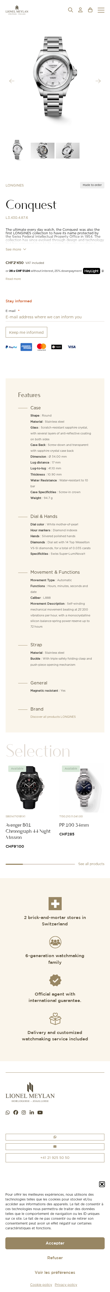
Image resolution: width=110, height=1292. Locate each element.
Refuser (55, 1258)
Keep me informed (26, 332)
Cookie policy (41, 1284)
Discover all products (53, 716)
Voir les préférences (55, 1272)
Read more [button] (13, 278)
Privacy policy (66, 1284)
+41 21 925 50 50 (54, 1157)
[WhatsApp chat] (8, 1113)
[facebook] (15, 1113)
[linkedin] (32, 1113)
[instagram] (24, 1113)
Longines (15, 185)
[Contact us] (55, 1146)
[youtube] (40, 1113)
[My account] (80, 10)
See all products (91, 864)
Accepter (55, 1243)
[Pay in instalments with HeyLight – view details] (102, 271)
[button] (102, 1184)
